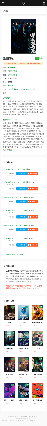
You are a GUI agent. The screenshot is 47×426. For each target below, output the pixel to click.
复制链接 (11, 173)
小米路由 (34, 173)
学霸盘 (22, 420)
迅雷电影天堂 (14, 420)
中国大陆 (11, 68)
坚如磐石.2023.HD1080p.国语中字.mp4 (19, 197)
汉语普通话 (12, 71)
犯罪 (17, 75)
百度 (27, 420)
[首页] (23, 3)
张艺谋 (10, 86)
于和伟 (21, 89)
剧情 (10, 75)
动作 (13, 75)
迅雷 (35, 420)
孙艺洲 (32, 89)
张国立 (16, 89)
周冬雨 (26, 89)
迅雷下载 (22, 173)
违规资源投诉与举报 (15, 254)
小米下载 (34, 189)
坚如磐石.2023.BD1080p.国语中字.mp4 (19, 169)
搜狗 (31, 420)
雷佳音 (10, 89)
